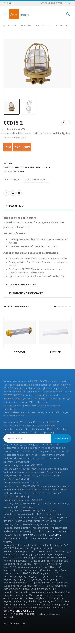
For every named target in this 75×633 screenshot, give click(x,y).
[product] (20, 332)
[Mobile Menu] (6, 14)
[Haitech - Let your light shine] (19, 14)
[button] (55, 306)
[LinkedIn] (69, 3)
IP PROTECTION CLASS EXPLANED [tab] (26, 293)
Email (19, 193)
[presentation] (7, 63)
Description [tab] (16, 205)
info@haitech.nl (11, 538)
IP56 (22, 171)
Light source (11, 179)
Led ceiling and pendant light (32, 167)
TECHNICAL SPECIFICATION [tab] (22, 284)
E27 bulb (14, 171)
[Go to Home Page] (4, 25)
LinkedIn (13, 193)
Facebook (6, 193)
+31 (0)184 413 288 (45, 534)
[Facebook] (65, 3)
